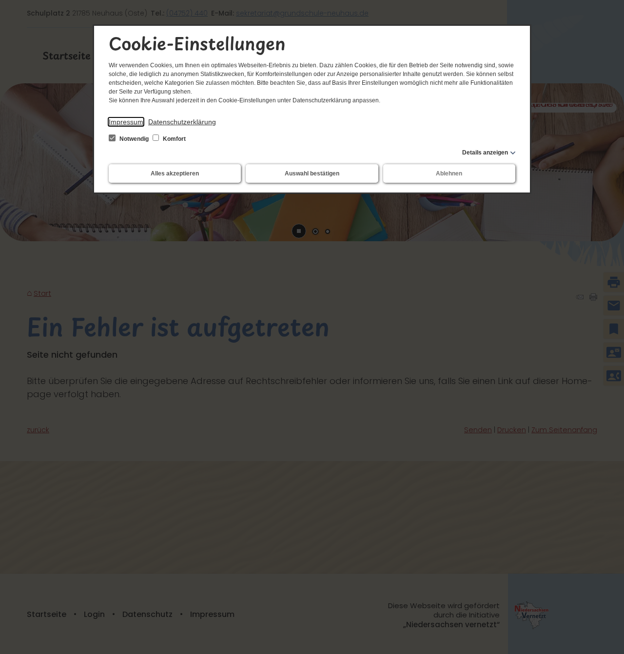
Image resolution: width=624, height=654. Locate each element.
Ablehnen (449, 173)
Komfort (173, 138)
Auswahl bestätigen (312, 173)
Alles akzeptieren (175, 173)
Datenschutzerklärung (182, 122)
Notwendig (134, 138)
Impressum (126, 122)
